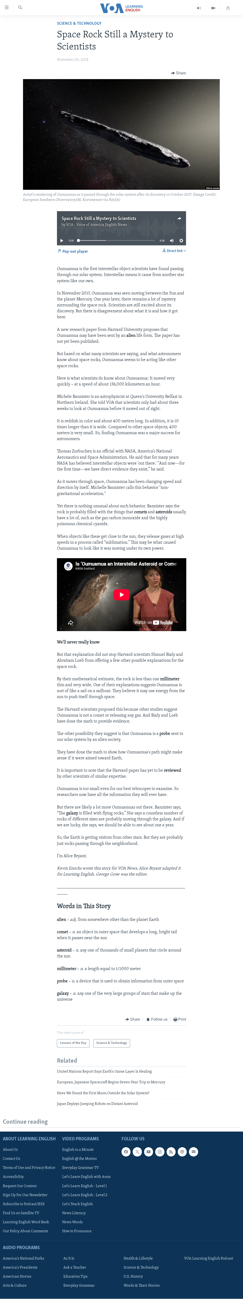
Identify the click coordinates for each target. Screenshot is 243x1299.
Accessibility (13, 1177)
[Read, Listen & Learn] (228, 8)
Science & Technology (79, 24)
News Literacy (74, 1213)
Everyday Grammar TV (80, 1168)
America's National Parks (23, 1259)
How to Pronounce (77, 1231)
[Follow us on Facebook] (126, 1151)
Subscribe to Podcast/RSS (24, 1204)
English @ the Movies (79, 1159)
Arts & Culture (15, 1286)
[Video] (213, 8)
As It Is (68, 1259)
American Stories (17, 1277)
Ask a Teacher (74, 1268)
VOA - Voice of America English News (96, 225)
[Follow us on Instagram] (159, 1151)
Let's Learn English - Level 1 (84, 1186)
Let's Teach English (77, 1204)
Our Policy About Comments (25, 1231)
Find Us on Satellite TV (21, 1213)
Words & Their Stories (142, 1286)
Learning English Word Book (26, 1222)
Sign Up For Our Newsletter (25, 1195)
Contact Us (11, 1159)
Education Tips (75, 1277)
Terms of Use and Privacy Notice (29, 1168)
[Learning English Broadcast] (199, 8)
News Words (72, 1222)
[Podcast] (182, 1151)
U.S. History (133, 1277)
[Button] (178, 73)
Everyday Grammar (79, 1286)
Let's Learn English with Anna (86, 1177)
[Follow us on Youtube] (148, 1151)
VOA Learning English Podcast (208, 1259)
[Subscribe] (193, 1151)
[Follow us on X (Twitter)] (137, 1151)
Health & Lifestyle (138, 1259)
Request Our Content (20, 1186)
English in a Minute (78, 1150)
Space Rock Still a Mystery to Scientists (99, 218)
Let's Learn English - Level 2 (84, 1195)
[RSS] (171, 1151)
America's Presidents (20, 1268)
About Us (10, 1150)
